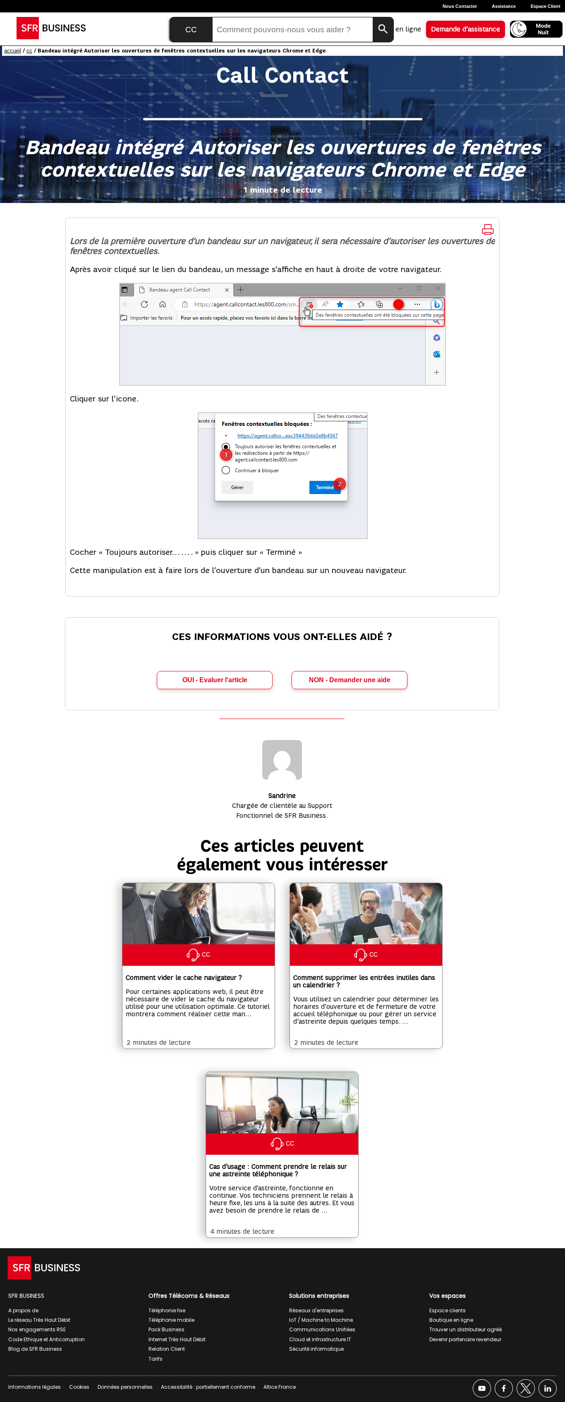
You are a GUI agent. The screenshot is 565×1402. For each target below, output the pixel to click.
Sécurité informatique (316, 1348)
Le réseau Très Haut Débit (39, 1319)
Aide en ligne (400, 29)
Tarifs (155, 1358)
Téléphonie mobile (171, 1319)
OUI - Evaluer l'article (214, 679)
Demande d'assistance (465, 29)
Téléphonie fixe (166, 1310)
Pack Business (166, 1329)
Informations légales (34, 1386)
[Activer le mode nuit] (536, 29)
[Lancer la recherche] (383, 29)
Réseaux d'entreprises (316, 1310)
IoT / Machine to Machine (321, 1319)
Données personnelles (125, 1386)
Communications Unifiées (322, 1329)
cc (29, 51)
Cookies (79, 1386)
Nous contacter (460, 6)
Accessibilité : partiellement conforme (208, 1386)
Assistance (504, 6)
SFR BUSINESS (26, 1296)
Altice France (279, 1386)
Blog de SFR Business (35, 1348)
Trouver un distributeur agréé (465, 1329)
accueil (12, 51)
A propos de (23, 1310)
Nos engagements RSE (37, 1329)
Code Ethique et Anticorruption (46, 1339)
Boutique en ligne (451, 1319)
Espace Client (545, 6)
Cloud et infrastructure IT (320, 1339)
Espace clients (447, 1310)
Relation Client (166, 1348)
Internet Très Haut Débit (177, 1339)
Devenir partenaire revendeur (465, 1339)
